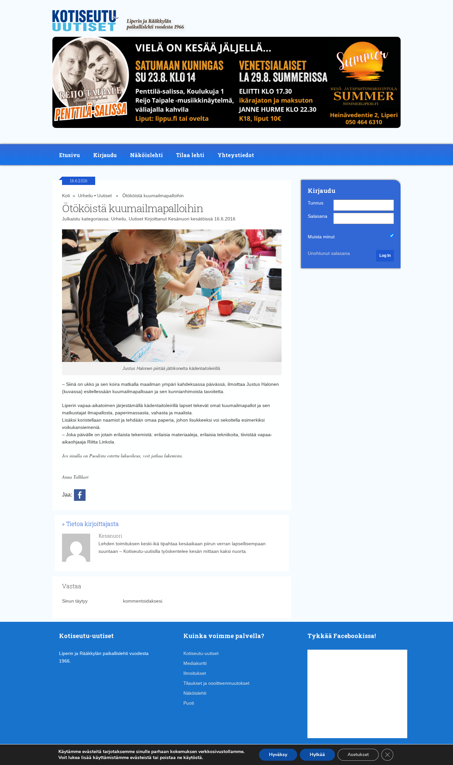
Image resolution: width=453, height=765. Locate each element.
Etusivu (69, 154)
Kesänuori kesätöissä (190, 218)
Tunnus (315, 203)
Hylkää (317, 754)
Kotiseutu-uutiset (201, 653)
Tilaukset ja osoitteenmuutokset (216, 683)
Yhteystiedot (236, 154)
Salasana (317, 216)
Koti (66, 195)
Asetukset (358, 754)
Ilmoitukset (194, 673)
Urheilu (85, 195)
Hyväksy (278, 754)
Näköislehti (146, 154)
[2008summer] (226, 129)
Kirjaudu (105, 154)
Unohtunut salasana (329, 253)
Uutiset (104, 195)
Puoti (188, 703)
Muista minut (321, 236)
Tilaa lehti (190, 154)
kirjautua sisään (105, 601)
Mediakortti (195, 663)
